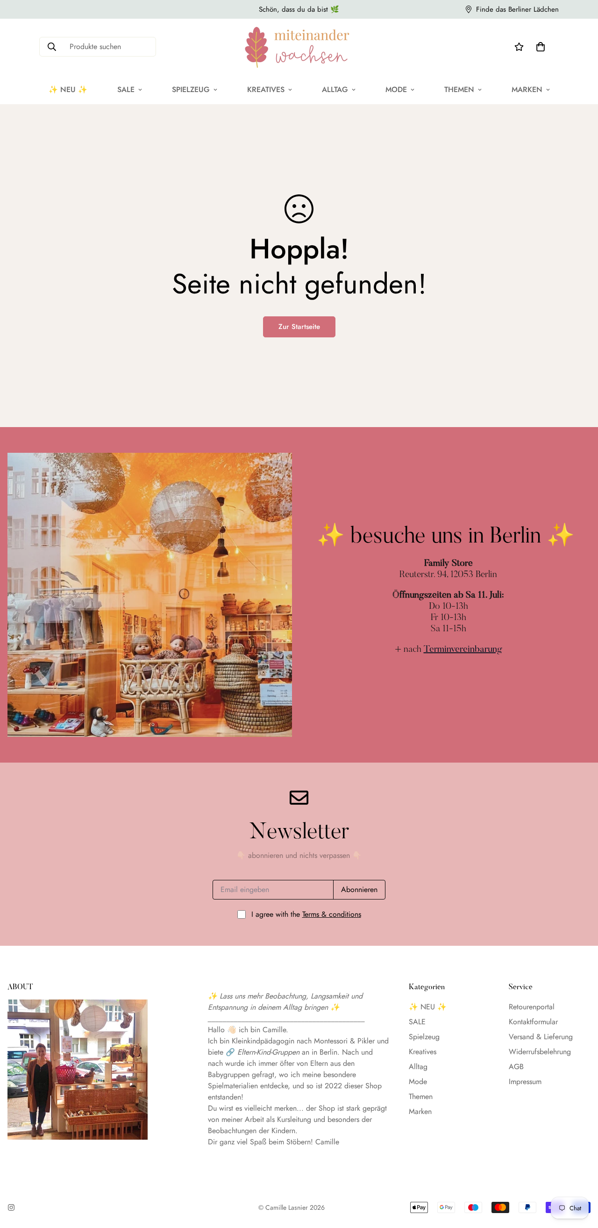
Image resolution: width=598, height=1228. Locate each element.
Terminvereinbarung (463, 649)
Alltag (335, 89)
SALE (126, 89)
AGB (516, 1066)
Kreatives (266, 89)
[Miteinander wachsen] (299, 47)
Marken (527, 89)
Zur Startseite (299, 326)
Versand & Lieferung (541, 1036)
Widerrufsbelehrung (540, 1051)
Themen (459, 89)
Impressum (525, 1081)
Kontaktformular (533, 1021)
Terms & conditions (331, 914)
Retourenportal (532, 1006)
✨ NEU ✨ (68, 89)
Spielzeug (191, 89)
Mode (396, 89)
